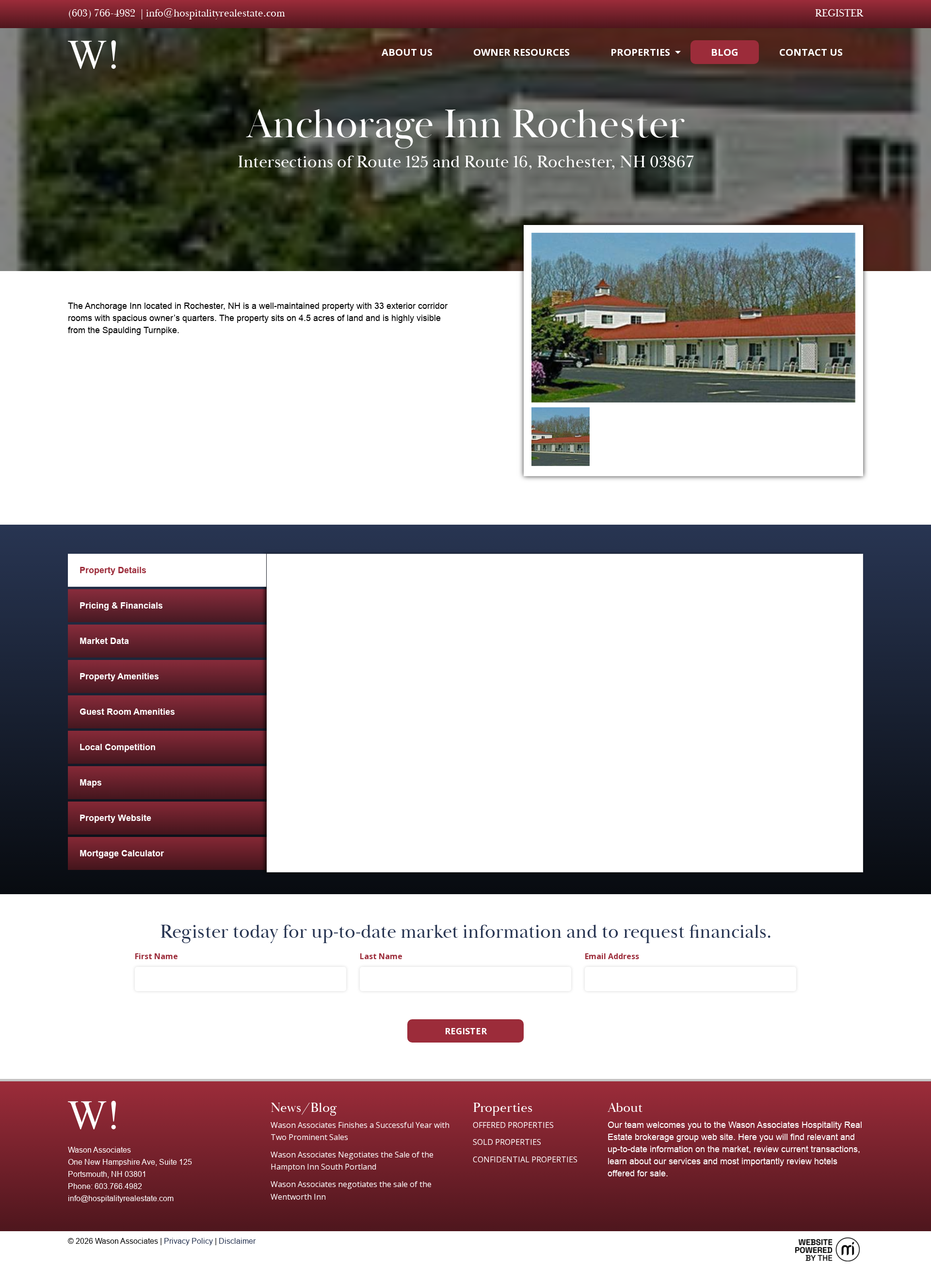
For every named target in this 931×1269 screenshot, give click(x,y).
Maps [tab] (91, 782)
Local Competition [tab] (118, 747)
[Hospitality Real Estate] (92, 54)
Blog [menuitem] (724, 52)
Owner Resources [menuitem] (521, 52)
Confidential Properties (525, 1159)
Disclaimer (237, 1241)
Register (839, 13)
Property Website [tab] (115, 818)
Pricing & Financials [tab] (121, 605)
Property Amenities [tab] (119, 676)
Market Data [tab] (104, 641)
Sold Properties (507, 1142)
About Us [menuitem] (407, 52)
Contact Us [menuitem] (811, 52)
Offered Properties (513, 1125)
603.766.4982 (118, 1186)
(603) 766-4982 (101, 13)
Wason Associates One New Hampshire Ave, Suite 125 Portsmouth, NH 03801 (130, 1162)
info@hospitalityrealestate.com (215, 13)
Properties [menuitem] (640, 52)
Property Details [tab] (113, 570)
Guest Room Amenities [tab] (127, 712)
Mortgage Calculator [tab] (122, 853)
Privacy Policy (188, 1241)
